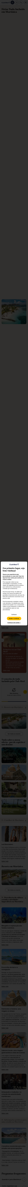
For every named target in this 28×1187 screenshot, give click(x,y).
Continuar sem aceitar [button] (14, 622)
